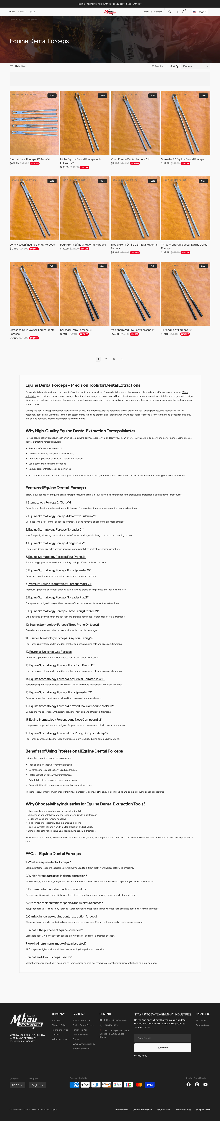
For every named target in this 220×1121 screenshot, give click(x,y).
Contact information (142, 1109)
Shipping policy (203, 1109)
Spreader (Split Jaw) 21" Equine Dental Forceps (32, 331)
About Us (56, 1020)
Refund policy (163, 1109)
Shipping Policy (59, 1025)
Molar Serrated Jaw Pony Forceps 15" (133, 330)
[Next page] (121, 359)
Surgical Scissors (81, 1048)
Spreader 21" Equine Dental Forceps (182, 159)
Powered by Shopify (47, 1109)
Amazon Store (203, 1025)
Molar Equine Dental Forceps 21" (130, 159)
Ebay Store (201, 1020)
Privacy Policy (140, 1055)
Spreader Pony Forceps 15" (76, 330)
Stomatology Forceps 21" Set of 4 (30, 159)
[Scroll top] (216, 1117)
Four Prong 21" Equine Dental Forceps (83, 244)
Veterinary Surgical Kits (84, 1044)
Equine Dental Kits (81, 1020)
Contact (56, 1034)
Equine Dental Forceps (83, 1025)
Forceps (76, 1039)
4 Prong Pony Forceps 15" (176, 330)
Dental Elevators (80, 1034)
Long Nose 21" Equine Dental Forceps (32, 244)
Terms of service (182, 1109)
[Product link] (34, 130)
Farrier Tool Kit (79, 1029)
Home (12, 20)
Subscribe (163, 1047)
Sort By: (174, 66)
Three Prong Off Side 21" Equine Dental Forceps (184, 246)
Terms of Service (60, 1029)
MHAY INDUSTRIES (26, 1109)
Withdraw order (59, 1039)
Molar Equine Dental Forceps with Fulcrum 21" (80, 161)
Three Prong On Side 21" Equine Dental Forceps (134, 246)
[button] (170, 12)
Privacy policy (121, 1109)
